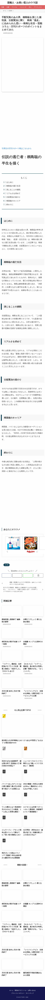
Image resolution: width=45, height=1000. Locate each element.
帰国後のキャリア (13, 201)
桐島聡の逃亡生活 (13, 186)
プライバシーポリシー (17, 993)
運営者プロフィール (20, 990)
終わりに (9, 204)
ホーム (11, 990)
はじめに (9, 182)
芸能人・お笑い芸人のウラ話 (22, 3)
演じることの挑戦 (13, 190)
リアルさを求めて (13, 193)
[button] (6, 575)
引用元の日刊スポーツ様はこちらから (16, 148)
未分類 (7, 565)
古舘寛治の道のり (13, 197)
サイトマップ (30, 993)
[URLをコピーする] (38, 575)
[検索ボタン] (42, 2)
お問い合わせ (32, 990)
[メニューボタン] (2, 2)
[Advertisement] (22, 121)
